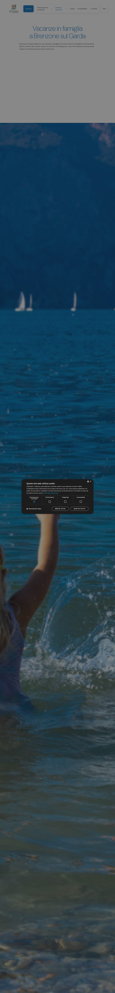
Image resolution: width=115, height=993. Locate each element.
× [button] (90, 481)
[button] (34, 509)
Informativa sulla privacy (50, 493)
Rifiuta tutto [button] (60, 509)
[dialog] (57, 496)
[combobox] (88, 481)
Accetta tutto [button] (79, 509)
